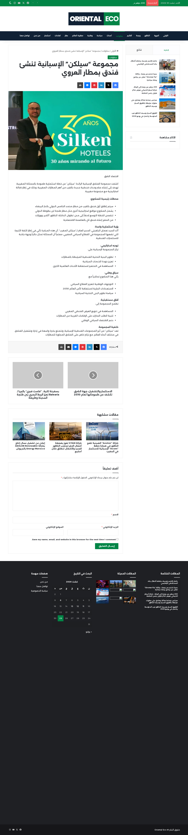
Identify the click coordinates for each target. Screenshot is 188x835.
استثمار (47, 36)
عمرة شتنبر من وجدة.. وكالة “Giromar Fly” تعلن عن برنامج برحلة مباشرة (145, 77)
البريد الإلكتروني (110, 527)
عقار (66, 36)
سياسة (100, 36)
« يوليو (89, 632)
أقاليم (129, 36)
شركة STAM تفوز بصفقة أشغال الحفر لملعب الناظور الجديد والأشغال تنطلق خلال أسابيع (67, 447)
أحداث (109, 36)
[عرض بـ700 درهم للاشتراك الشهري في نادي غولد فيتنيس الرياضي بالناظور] (129, 600)
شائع (139, 49)
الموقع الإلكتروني (54, 527)
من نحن (37, 36)
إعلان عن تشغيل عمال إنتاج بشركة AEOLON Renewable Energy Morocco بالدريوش (30, 446)
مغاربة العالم (77, 36)
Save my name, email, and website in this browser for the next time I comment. (74, 539)
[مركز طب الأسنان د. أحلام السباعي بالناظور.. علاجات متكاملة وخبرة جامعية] (129, 583)
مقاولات (119, 36)
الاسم (114, 514)
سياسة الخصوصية (39, 591)
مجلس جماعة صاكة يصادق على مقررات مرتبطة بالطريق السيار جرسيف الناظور (144, 103)
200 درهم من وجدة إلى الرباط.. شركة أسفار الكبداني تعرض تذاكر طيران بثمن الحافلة (108, 3)
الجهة (156, 36)
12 (78, 606)
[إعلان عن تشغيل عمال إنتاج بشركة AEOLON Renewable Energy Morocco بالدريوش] (29, 431)
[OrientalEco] (94, 18)
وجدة (138, 36)
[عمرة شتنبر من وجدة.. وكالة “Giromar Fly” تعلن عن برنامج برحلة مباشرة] (167, 77)
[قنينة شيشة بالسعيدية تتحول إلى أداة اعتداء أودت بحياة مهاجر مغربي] (102, 583)
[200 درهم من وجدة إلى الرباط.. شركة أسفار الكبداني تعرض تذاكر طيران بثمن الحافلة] (167, 90)
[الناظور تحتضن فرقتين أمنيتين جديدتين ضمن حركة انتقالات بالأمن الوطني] (116, 707)
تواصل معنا (25, 36)
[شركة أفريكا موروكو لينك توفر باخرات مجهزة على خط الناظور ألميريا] (102, 600)
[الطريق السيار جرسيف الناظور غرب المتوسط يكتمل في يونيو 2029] (167, 116)
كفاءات (58, 36)
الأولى (165, 36)
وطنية (90, 36)
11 (83, 606)
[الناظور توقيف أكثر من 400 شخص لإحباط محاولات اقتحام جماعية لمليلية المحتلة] (116, 583)
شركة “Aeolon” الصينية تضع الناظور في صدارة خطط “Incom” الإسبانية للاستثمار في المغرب (102, 447)
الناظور (147, 36)
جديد (166, 49)
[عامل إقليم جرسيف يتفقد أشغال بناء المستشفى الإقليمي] (167, 64)
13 (72, 606)
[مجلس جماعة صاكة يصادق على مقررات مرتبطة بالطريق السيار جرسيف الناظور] (167, 103)
